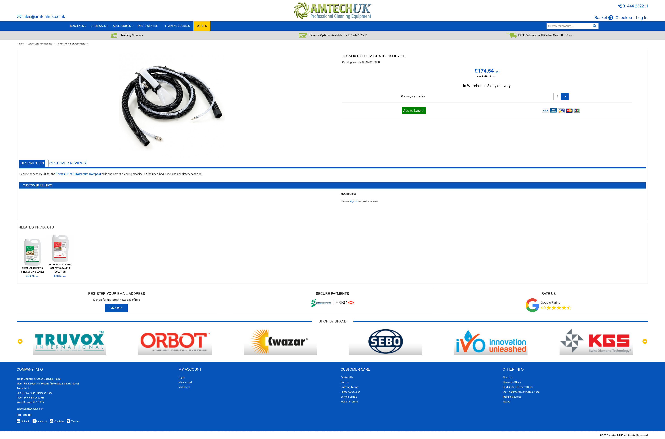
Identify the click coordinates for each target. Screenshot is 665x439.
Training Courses (512, 396)
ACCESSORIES (122, 26)
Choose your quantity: (413, 96)
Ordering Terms (349, 387)
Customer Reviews (67, 163)
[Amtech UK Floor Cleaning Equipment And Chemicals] (332, 2)
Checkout (625, 17)
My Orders (184, 387)
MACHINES (77, 26)
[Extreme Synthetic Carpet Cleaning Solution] (60, 236)
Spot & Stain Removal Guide (518, 387)
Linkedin (25, 421)
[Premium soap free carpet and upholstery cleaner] (32, 240)
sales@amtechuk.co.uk (43, 16)
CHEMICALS (98, 26)
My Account (185, 382)
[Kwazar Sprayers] (280, 329)
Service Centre (349, 396)
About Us (508, 377)
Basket (603, 17)
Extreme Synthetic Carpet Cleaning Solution (60, 268)
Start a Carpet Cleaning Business (521, 392)
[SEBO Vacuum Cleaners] (385, 329)
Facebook (41, 421)
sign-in (353, 201)
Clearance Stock (512, 382)
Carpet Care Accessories (40, 43)
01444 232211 (635, 6)
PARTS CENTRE (148, 26)
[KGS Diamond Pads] (596, 329)
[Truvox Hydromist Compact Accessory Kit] (172, 54)
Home (20, 43)
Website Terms (349, 401)
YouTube (59, 421)
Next (644, 341)
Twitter (75, 421)
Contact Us (347, 377)
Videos (506, 401)
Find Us (345, 382)
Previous (20, 341)
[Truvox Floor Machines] (69, 329)
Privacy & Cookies (350, 392)
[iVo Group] (490, 329)
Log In (642, 17)
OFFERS (202, 26)
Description (32, 163)
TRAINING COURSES (177, 26)
